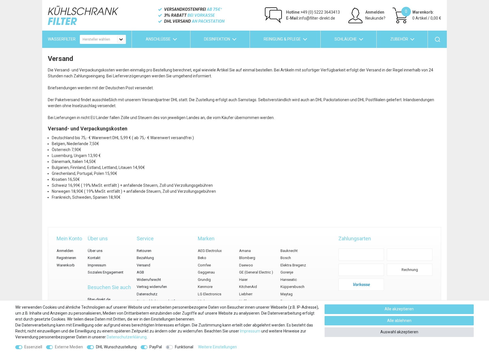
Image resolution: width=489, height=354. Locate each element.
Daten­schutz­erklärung (127, 337)
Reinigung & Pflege (282, 39)
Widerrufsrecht (149, 279)
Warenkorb (66, 265)
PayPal (155, 347)
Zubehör (399, 39)
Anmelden (65, 251)
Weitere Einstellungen (217, 347)
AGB (140, 272)
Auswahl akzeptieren (399, 332)
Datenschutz (147, 294)
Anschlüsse (158, 39)
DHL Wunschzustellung (116, 347)
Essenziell (33, 347)
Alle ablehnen (399, 320)
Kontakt (94, 258)
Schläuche (345, 39)
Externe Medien (69, 347)
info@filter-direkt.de (310, 18)
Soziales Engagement (105, 272)
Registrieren (66, 258)
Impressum (97, 265)
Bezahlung (145, 258)
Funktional (184, 347)
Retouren (144, 251)
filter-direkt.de (99, 299)
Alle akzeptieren (399, 309)
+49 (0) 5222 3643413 (313, 12)
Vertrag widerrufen (152, 287)
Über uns (95, 251)
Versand (143, 265)
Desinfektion (217, 39)
